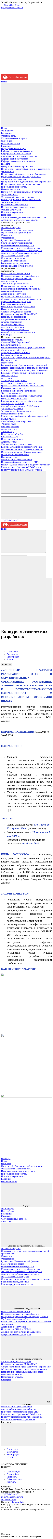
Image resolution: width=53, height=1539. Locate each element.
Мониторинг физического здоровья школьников (24, 370)
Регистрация (13, 657)
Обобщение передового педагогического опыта (12, 325)
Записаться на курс (10, 202)
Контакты (6, 146)
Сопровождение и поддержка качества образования (15, 320)
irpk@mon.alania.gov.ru (12, 7)
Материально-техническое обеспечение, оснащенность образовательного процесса (21, 249)
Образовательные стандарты (15, 255)
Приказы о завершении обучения (17, 286)
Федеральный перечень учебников (17, 197)
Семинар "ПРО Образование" (15, 342)
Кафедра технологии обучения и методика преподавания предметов (19, 154)
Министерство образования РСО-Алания (21, 467)
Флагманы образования (12, 403)
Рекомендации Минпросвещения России (21, 199)
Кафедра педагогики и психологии (18, 161)
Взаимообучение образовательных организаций (24, 365)
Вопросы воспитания (11, 355)
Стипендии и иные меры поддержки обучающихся (13, 259)
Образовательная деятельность (16, 1168)
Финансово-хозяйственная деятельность (20, 253)
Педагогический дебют (12, 434)
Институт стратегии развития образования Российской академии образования (21, 1418)
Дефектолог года (9, 442)
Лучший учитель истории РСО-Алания (20, 406)
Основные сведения (10, 227)
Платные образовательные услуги (17, 245)
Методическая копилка (12, 413)
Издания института (10, 189)
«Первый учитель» (10, 426)
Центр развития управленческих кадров (20, 184)
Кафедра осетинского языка (14, 159)
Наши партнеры (9, 457)
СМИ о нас (6, 141)
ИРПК (4, 81)
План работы (7, 1211)
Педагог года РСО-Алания (14, 398)
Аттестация (6, 378)
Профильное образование (13, 317)
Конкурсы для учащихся (13, 388)
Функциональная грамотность (15, 352)
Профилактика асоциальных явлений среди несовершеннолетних (19, 330)
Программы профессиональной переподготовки (16, 279)
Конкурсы (6, 1379)
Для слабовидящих (17, 77)
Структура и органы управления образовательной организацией (17, 231)
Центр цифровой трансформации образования (23, 174)
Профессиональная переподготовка (18, 207)
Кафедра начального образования (17, 151)
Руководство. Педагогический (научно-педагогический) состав (16, 241)
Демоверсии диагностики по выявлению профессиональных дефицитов (21, 300)
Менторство (7, 362)
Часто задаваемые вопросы (14, 138)
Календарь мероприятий (13, 304)
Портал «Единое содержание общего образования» (25, 464)
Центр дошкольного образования (17, 166)
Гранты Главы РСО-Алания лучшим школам (22, 385)
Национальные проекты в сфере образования (23, 347)
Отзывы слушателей (11, 210)
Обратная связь (8, 136)
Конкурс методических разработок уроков (21, 401)
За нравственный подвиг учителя (17, 411)
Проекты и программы (12, 340)
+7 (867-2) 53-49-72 (10, 5)
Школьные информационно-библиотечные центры (25, 357)
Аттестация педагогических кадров (18, 383)
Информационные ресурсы (14, 187)
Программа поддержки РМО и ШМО (19, 314)
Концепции (6, 334)
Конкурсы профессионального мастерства (21, 396)
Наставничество (9, 360)
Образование (7, 238)
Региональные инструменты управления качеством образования (20, 290)
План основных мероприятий (15, 273)
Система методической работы (16, 311)
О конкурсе (12, 651)
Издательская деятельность (14, 309)
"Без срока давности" (11, 393)
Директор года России (12, 408)
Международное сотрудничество (17, 266)
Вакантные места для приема (15, 263)
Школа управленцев (11, 345)
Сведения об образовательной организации (22, 1166)
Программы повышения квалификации (20, 276)
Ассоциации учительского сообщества (19, 220)
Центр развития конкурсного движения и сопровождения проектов (21, 177)
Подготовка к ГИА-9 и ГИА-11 (16, 296)
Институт (5, 128)
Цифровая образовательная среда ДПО (20, 462)
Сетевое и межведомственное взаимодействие (23, 217)
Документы (6, 235)
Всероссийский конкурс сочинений (18, 391)
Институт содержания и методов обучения (21, 470)
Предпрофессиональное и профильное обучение (24, 368)
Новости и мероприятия (12, 212)
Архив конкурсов (9, 429)
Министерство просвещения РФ (16, 459)
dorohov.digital (18, 1502)
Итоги (10, 659)
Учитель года (7, 431)
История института (10, 143)
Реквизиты (6, 133)
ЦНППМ (5, 164)
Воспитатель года (9, 436)
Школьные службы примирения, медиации (22, 373)
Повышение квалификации (14, 204)
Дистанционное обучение (13, 294)
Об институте (7, 130)
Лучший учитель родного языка (16, 444)
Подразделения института (13, 148)
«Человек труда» (9, 424)
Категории (6, 664)
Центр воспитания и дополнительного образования (26, 181)
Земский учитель (9, 375)
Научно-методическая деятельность (18, 306)
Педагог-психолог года (12, 439)
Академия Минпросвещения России (18, 1409)
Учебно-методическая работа (15, 283)
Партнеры (6, 215)
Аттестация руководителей (14, 380)
